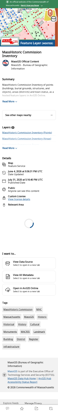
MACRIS (25, 331)
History (22, 324)
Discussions (7, 408)
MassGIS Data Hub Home (22, 378)
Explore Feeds (11, 403)
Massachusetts (11, 316)
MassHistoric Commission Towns (20, 144)
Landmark (39, 331)
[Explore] (29, 227)
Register (33, 339)
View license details (19, 199)
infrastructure (11, 346)
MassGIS (29, 316)
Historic (42, 316)
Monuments (10, 331)
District (21, 339)
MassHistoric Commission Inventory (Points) (27, 132)
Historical (8, 324)
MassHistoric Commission (17, 309)
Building (8, 339)
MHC (39, 309)
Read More (8, 101)
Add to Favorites (22, 408)
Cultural (34, 324)
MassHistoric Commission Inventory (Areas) (26, 138)
